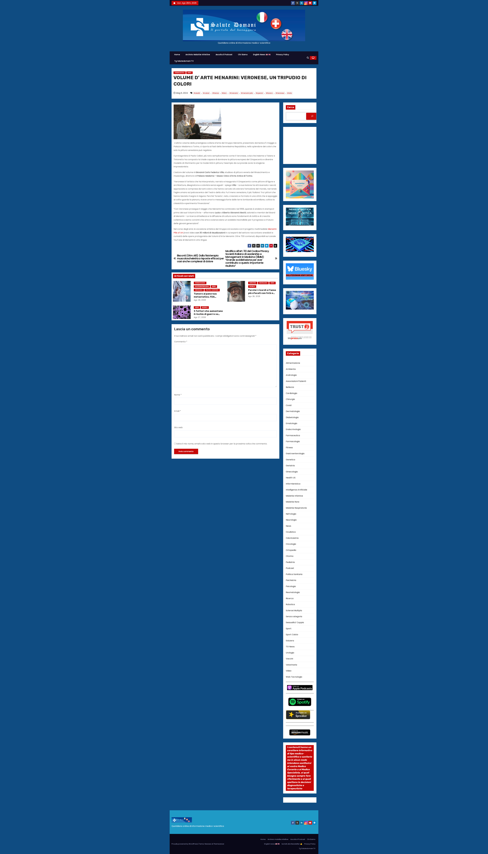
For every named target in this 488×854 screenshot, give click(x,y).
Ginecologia (292, 471)
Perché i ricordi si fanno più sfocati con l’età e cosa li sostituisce (262, 293)
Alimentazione (293, 363)
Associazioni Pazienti (296, 381)
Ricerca (252, 286)
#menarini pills (247, 93)
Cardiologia (291, 393)
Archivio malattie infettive (198, 54)
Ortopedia (291, 550)
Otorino (289, 556)
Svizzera (290, 640)
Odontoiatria (292, 538)
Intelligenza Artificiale (296, 489)
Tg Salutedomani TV (184, 61)
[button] (308, 57)
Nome (178, 394)
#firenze (215, 93)
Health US (290, 477)
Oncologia (199, 290)
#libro (224, 93)
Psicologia (291, 586)
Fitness (289, 447)
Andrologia (291, 375)
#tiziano (269, 93)
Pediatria (290, 562)
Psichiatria (291, 580)
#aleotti (197, 93)
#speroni (259, 93)
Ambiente (291, 369)
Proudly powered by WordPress (185, 844)
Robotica (290, 604)
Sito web (178, 427)
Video (288, 670)
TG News (290, 646)
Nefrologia (291, 513)
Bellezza (290, 387)
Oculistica (291, 531)
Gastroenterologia (202, 286)
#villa (289, 93)
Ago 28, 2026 (200, 300)
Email (177, 411)
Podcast (290, 568)
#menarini (234, 93)
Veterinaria (291, 664)
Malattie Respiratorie (296, 507)
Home (177, 54)
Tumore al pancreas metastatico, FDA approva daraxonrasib (206, 296)
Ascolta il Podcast (224, 54)
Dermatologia (293, 411)
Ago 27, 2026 (200, 317)
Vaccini (289, 658)
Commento (180, 341)
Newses (208, 844)
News (189, 73)
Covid (288, 405)
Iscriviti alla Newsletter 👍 (292, 844)
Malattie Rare (292, 501)
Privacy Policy (282, 54)
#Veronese (280, 93)
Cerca (290, 107)
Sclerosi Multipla (294, 610)
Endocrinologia (293, 429)
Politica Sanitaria (212, 290)
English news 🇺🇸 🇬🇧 (262, 54)
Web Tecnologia (294, 676)
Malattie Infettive (294, 495)
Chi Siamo (243, 54)
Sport (288, 628)
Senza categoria (294, 616)
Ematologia (291, 423)
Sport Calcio (292, 634)
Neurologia (263, 283)
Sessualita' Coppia (295, 622)
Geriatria (252, 283)
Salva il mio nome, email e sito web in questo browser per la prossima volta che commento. (221, 443)
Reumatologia (293, 592)
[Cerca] (312, 116)
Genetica (290, 459)
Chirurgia (290, 399)
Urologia (290, 652)
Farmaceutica (179, 73)
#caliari (206, 93)
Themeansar (219, 844)
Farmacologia (200, 283)
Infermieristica (293, 483)
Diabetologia (292, 417)
